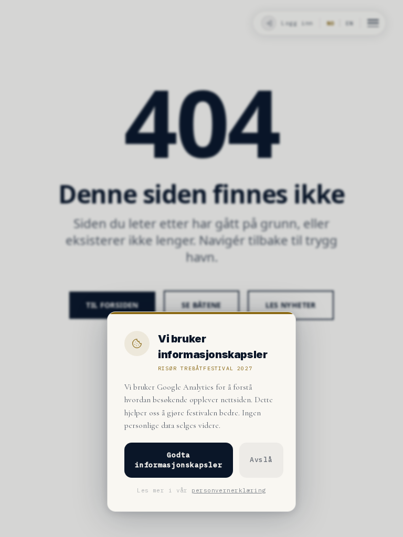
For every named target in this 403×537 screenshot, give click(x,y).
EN (349, 23)
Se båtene (201, 305)
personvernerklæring (229, 490)
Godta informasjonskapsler (178, 460)
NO (330, 23)
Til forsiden (112, 305)
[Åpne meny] (373, 23)
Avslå (261, 459)
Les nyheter (291, 305)
